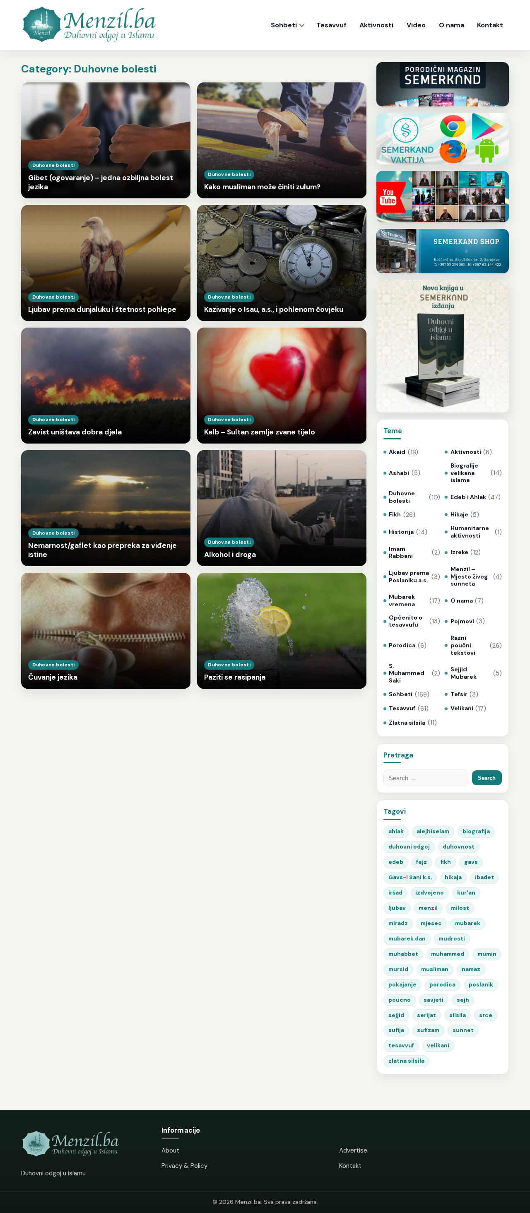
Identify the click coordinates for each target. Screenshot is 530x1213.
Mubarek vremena (402, 600)
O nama (451, 25)
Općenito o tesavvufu (405, 621)
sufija (396, 1030)
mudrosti (451, 938)
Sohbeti (284, 25)
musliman (434, 969)
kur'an (466, 892)
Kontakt (490, 25)
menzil (428, 908)
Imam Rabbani (401, 552)
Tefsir (458, 694)
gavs (471, 862)
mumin (486, 953)
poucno (399, 999)
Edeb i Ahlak (468, 497)
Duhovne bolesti (402, 497)
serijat (426, 1015)
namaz (471, 969)
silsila (457, 1015)
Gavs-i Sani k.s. (410, 877)
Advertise (353, 1150)
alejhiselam (433, 831)
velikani (438, 1045)
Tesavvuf (331, 25)
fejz (421, 862)
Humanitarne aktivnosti (469, 532)
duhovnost (459, 846)
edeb (395, 862)
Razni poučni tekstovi (462, 645)
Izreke (459, 552)
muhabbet (403, 953)
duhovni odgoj (409, 846)
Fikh (395, 514)
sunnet (463, 1030)
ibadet (484, 877)
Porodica (402, 645)
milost (460, 908)
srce (485, 1015)
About (170, 1150)
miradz (398, 923)
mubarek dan (407, 938)
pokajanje (402, 984)
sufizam (428, 1030)
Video (416, 25)
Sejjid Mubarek (463, 673)
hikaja (453, 877)
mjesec (431, 923)
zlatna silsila (406, 1060)
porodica (442, 984)
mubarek (467, 923)
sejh (463, 999)
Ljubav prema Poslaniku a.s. (409, 576)
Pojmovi (462, 621)
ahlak (396, 831)
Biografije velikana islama (464, 473)
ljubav (397, 908)
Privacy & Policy (184, 1166)
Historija (401, 531)
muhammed (447, 953)
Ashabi (399, 473)
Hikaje (459, 514)
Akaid (397, 452)
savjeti (433, 999)
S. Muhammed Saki (406, 673)
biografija (476, 831)
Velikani (461, 708)
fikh (445, 862)
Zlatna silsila (407, 722)
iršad (395, 892)
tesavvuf (401, 1045)
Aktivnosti (376, 25)
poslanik (481, 984)
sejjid (396, 1015)
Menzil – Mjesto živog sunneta (469, 576)
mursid (398, 969)
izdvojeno (429, 892)
